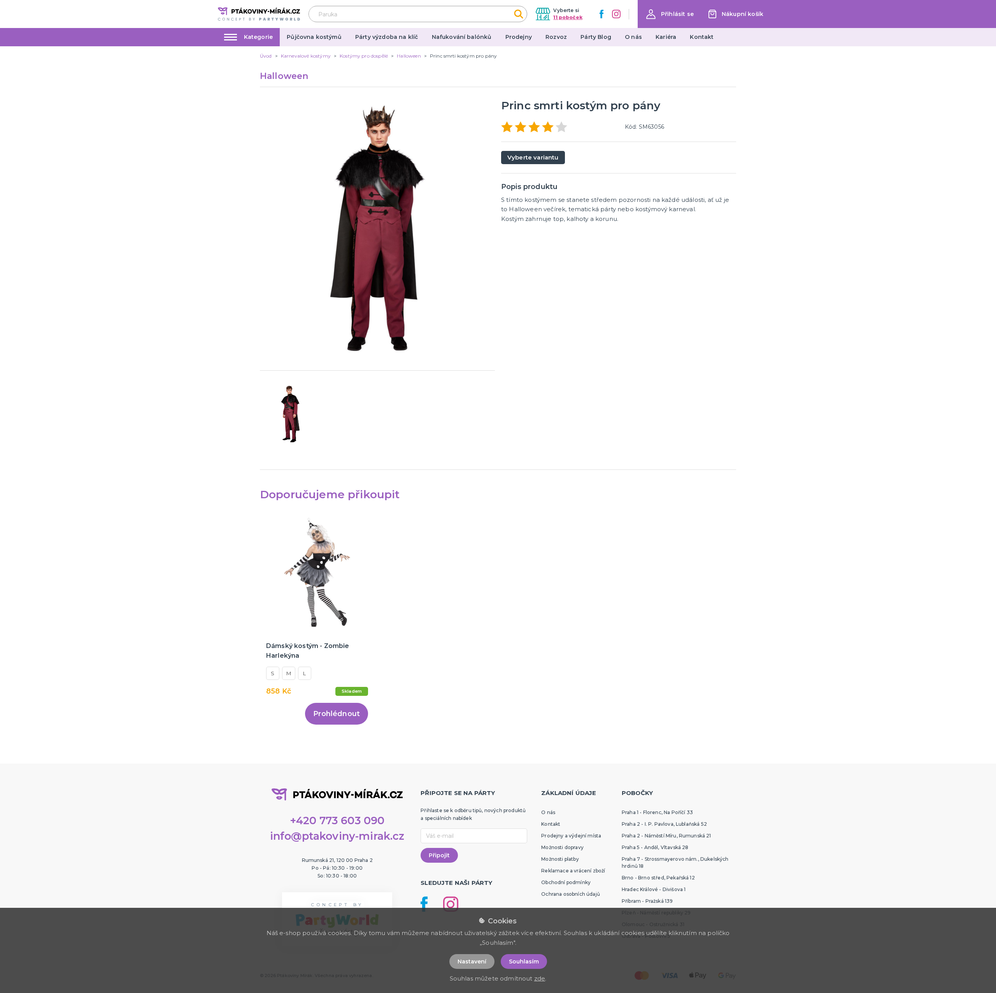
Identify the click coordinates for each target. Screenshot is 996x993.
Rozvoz (556, 36)
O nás (633, 36)
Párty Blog (595, 36)
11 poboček (567, 17)
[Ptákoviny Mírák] (259, 13)
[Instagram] (616, 14)
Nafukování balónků (462, 36)
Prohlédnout (336, 713)
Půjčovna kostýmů (314, 36)
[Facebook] (601, 14)
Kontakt (702, 36)
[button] (670, 14)
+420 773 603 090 (337, 820)
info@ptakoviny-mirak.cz (337, 836)
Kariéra (666, 36)
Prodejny (518, 36)
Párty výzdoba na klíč (386, 36)
